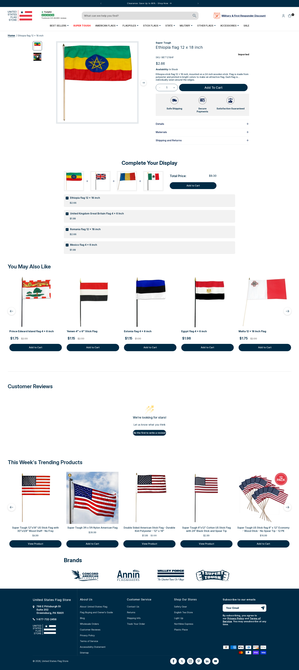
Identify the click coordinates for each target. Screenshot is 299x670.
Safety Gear (180, 606)
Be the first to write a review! (150, 432)
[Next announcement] (198, 3)
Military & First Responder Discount (244, 15)
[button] (59, 25)
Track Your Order (136, 623)
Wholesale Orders (89, 623)
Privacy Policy (87, 635)
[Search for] (194, 15)
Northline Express (183, 623)
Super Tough (163, 42)
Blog (82, 618)
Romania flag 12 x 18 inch (85, 229)
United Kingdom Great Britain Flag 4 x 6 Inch (97, 213)
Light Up (178, 618)
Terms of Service (89, 641)
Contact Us (133, 606)
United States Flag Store (55, 661)
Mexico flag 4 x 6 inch (83, 244)
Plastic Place (181, 629)
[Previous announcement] (100, 3)
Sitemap (84, 652)
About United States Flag (93, 606)
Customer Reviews (90, 629)
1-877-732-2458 (46, 619)
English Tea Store (183, 612)
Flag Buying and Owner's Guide (96, 612)
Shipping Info (134, 618)
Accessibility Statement (93, 646)
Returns (131, 612)
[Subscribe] (262, 608)
